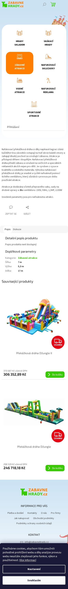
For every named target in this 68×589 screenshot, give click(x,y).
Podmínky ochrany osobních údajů (34, 523)
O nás (44, 513)
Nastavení (34, 569)
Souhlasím (34, 580)
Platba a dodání (15, 513)
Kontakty (32, 513)
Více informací (27, 560)
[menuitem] (19, 39)
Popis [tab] (8, 229)
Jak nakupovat (21, 518)
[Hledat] (44, 4)
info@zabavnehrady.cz (37, 542)
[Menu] (62, 4)
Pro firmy (56, 513)
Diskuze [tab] (17, 229)
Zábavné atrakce (27, 258)
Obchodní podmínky (43, 518)
